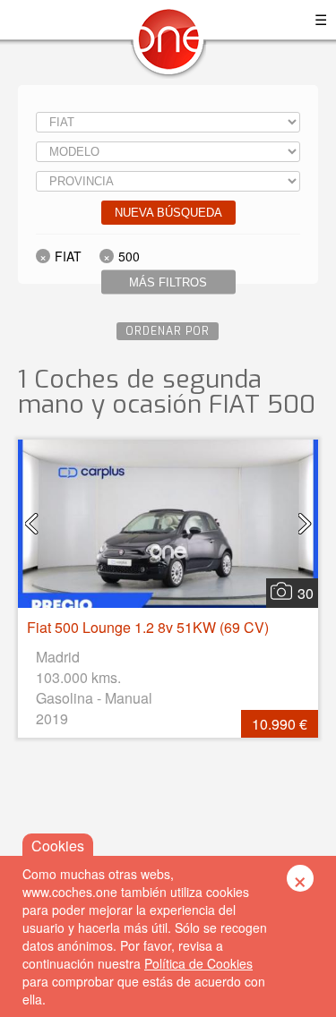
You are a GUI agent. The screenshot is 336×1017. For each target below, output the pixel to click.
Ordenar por (167, 331)
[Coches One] (168, 46)
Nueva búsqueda (168, 212)
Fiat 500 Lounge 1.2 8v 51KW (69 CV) (148, 627)
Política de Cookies (198, 963)
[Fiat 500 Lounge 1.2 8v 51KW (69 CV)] (168, 524)
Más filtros (168, 282)
